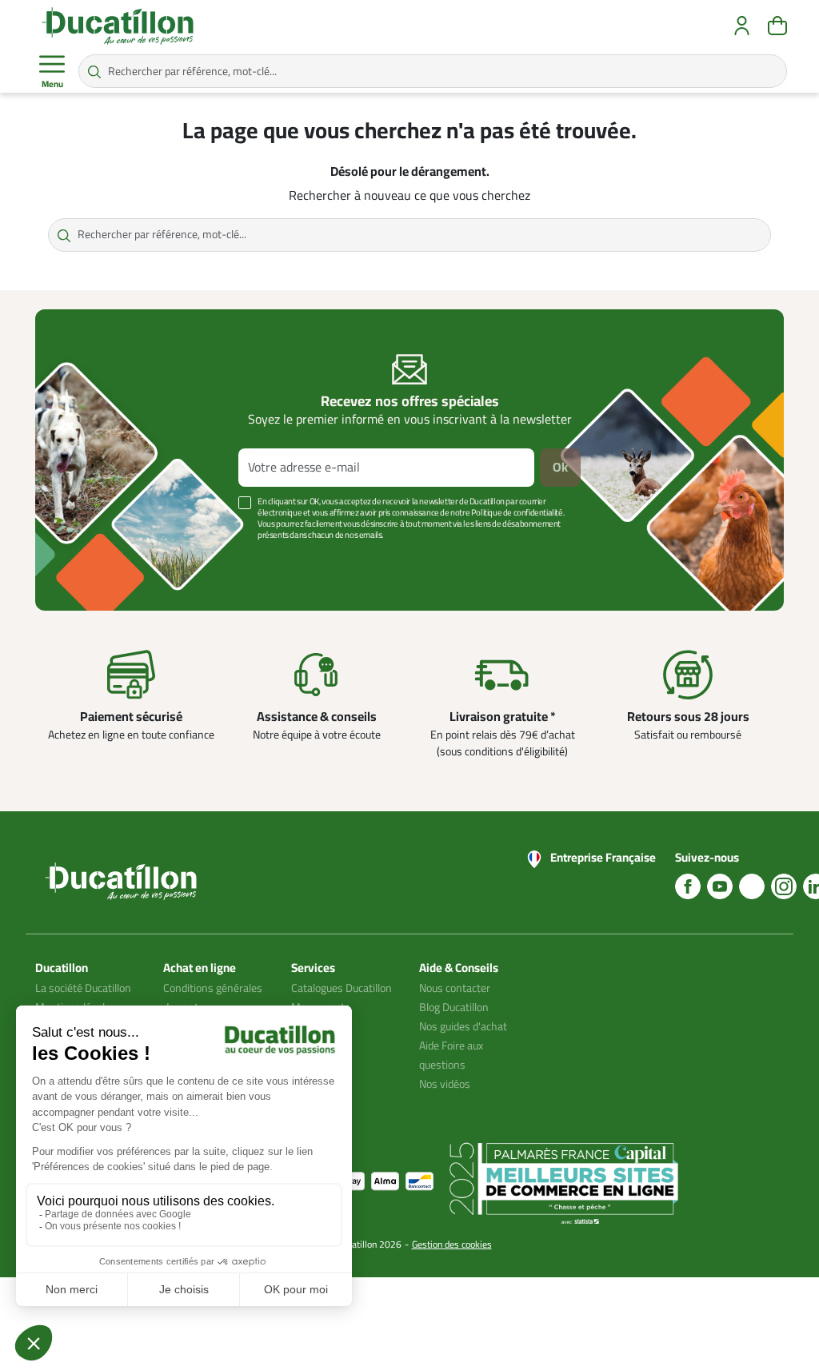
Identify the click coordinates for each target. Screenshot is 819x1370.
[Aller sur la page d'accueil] (117, 25)
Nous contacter (454, 988)
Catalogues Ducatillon (341, 988)
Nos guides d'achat (463, 1026)
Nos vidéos (444, 1084)
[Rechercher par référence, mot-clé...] (94, 71)
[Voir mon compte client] (741, 25)
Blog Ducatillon (454, 1007)
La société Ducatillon (83, 988)
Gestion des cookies (452, 1244)
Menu (52, 84)
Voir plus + (90, 559)
